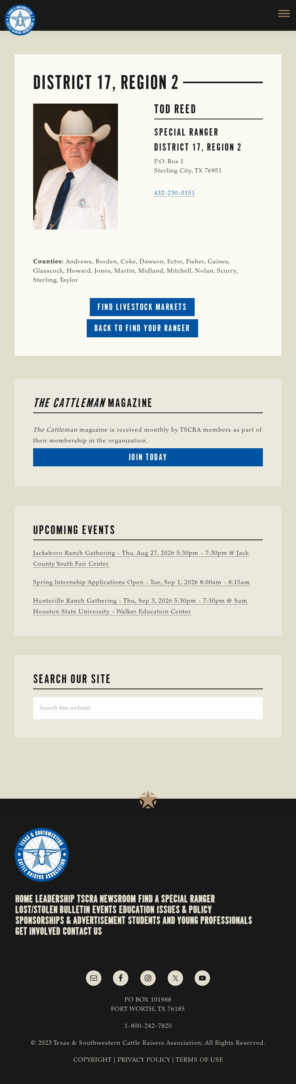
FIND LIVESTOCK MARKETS (142, 307)
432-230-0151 (174, 193)
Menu (279, 13)
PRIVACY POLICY (144, 1060)
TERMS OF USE (199, 1060)
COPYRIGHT (92, 1060)
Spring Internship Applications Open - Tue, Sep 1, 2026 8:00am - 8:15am (141, 583)
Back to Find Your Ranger (142, 328)
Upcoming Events (74, 530)
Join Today (162, 458)
